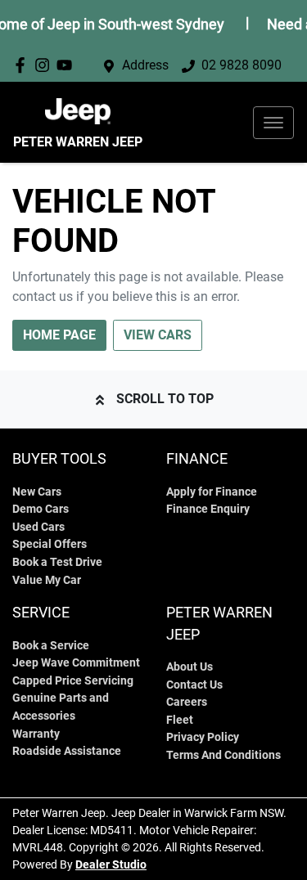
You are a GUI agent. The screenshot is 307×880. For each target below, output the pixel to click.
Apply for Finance (211, 492)
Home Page (59, 335)
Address (145, 65)
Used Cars (38, 527)
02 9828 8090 (241, 65)
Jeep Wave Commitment (76, 663)
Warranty (36, 734)
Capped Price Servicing (72, 681)
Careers (186, 702)
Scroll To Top (165, 398)
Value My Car (46, 580)
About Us (189, 667)
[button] (273, 122)
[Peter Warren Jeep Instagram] (45, 65)
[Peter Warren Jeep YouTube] (67, 65)
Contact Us (194, 685)
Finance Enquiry (208, 509)
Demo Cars (40, 509)
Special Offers (49, 544)
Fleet (179, 720)
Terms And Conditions (223, 755)
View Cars (158, 335)
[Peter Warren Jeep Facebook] (23, 65)
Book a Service (50, 646)
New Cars (36, 492)
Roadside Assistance (66, 751)
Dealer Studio (111, 864)
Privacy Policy (202, 737)
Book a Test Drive (57, 562)
